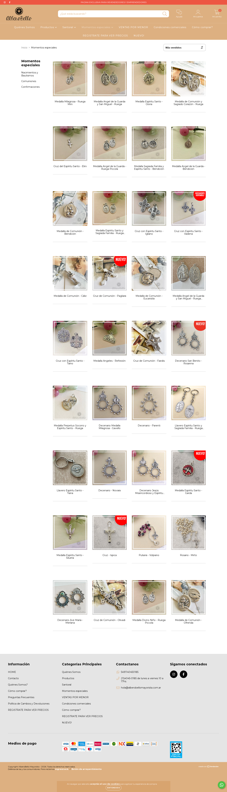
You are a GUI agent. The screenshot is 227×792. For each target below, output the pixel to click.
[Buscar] (165, 14)
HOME (12, 672)
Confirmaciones (30, 86)
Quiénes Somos (24, 27)
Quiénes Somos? (18, 684)
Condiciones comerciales (170, 27)
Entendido (113, 788)
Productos (47, 27)
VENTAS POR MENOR (133, 27)
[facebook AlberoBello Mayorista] (9, 2)
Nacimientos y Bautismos (29, 74)
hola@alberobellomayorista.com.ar (141, 687)
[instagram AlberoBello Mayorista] (4, 2)
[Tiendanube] (208, 767)
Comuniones (28, 81)
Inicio (24, 47)
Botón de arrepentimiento (87, 769)
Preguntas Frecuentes (21, 697)
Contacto (13, 678)
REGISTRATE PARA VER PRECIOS (105, 35)
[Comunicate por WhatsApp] (221, 785)
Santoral (68, 27)
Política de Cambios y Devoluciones (28, 703)
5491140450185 (129, 672)
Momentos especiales (96, 27)
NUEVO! (139, 35)
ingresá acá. (62, 769)
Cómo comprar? (202, 27)
